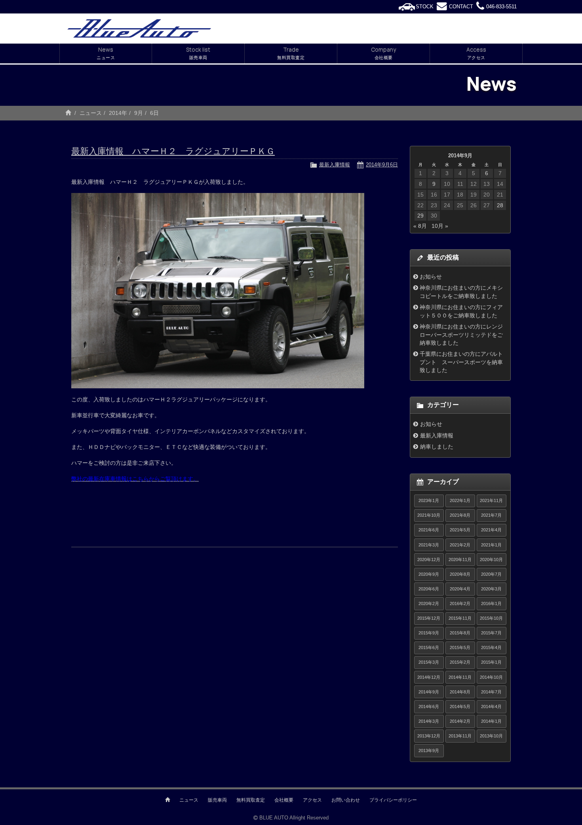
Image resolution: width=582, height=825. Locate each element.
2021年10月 (428, 515)
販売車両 (217, 800)
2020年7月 (491, 574)
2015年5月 (460, 647)
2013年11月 (460, 735)
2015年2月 (460, 662)
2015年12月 (428, 618)
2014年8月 (460, 691)
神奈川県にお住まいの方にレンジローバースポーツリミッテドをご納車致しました (461, 334)
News (106, 53)
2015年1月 (491, 662)
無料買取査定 (250, 800)
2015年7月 (491, 632)
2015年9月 (428, 632)
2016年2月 (460, 603)
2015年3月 (428, 662)
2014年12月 (428, 677)
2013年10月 (491, 735)
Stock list (198, 53)
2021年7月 (491, 515)
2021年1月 (491, 544)
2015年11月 (460, 618)
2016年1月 (491, 603)
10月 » (440, 226)
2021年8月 (460, 515)
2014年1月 (491, 721)
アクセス (312, 800)
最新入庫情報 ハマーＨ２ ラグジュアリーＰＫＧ (173, 151)
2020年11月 (460, 559)
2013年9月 (428, 750)
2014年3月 (428, 721)
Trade (290, 53)
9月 (138, 113)
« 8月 (420, 226)
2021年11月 (491, 500)
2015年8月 (460, 632)
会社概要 (283, 800)
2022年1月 (460, 500)
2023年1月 (428, 500)
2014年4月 (491, 706)
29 (420, 215)
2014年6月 (428, 706)
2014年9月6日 (382, 165)
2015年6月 (428, 647)
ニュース (91, 113)
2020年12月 (428, 559)
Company (383, 53)
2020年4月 (460, 588)
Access (476, 53)
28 (500, 205)
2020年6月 (428, 588)
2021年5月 (460, 529)
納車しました (436, 446)
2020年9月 (428, 574)
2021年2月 (460, 544)
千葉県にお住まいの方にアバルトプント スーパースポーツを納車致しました (461, 362)
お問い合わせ (345, 800)
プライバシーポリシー (393, 800)
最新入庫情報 (334, 165)
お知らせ (431, 276)
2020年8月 (460, 574)
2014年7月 (491, 691)
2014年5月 (460, 706)
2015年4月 (491, 647)
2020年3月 (491, 588)
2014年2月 (460, 721)
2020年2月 (428, 603)
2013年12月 (428, 735)
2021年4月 (491, 529)
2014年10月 (491, 677)
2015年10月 (491, 618)
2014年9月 (428, 691)
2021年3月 (428, 544)
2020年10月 (491, 559)
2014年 (118, 113)
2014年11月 (460, 677)
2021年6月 (428, 529)
